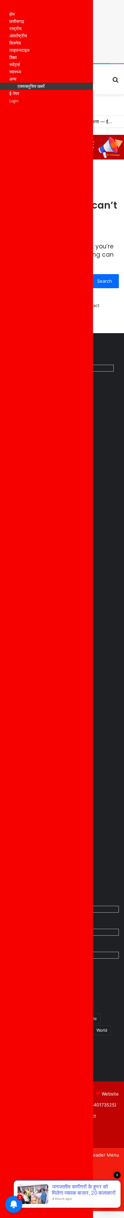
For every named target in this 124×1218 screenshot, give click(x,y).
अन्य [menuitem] (12, 79)
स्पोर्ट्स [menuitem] (14, 64)
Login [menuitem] (14, 100)
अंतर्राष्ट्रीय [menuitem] (18, 35)
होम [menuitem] (12, 14)
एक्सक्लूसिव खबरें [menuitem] (31, 86)
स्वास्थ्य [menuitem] (15, 71)
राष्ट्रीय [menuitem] (15, 28)
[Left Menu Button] (7, 7)
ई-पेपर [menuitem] (14, 93)
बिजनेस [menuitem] (15, 43)
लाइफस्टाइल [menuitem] (19, 50)
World (101, 1030)
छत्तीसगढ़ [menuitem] (16, 21)
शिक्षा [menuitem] (13, 57)
